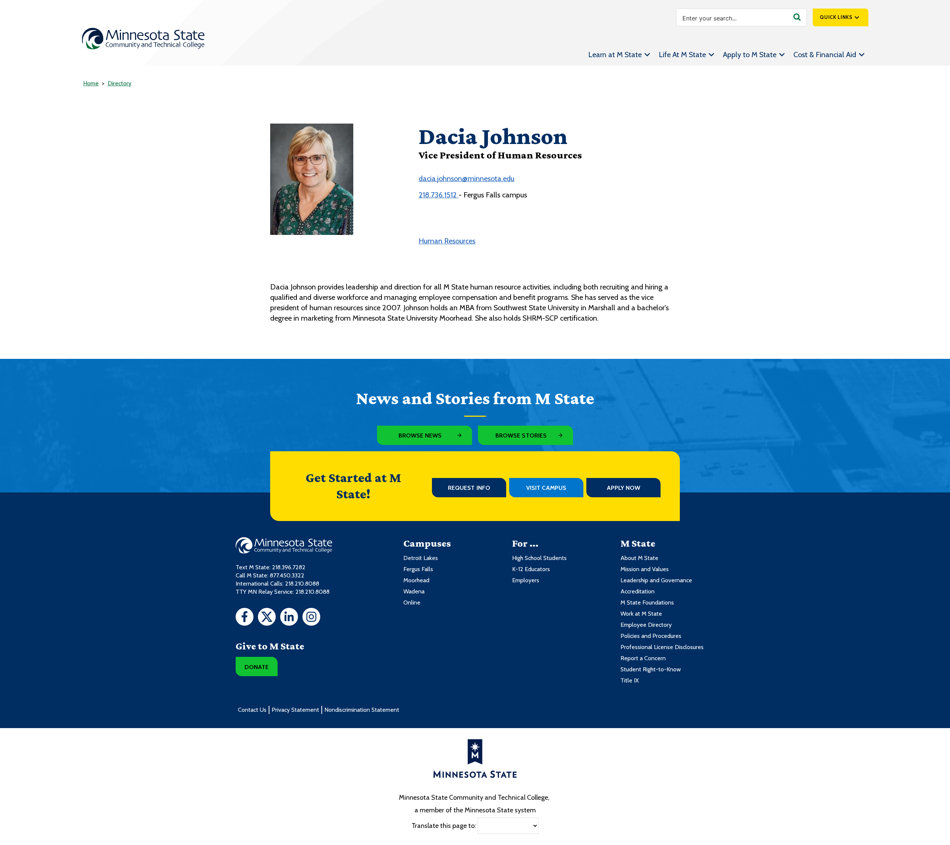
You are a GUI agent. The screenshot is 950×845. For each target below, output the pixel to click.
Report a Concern (643, 658)
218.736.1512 (439, 194)
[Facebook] (244, 618)
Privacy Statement (295, 709)
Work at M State (641, 613)
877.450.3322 (287, 575)
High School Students (539, 557)
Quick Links (836, 17)
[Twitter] (267, 618)
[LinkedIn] (289, 618)
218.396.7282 (288, 567)
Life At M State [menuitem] (682, 54)
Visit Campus (546, 487)
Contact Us (252, 709)
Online (411, 602)
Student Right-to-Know (650, 669)
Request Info (469, 487)
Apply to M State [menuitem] (749, 54)
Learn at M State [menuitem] (615, 54)
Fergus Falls (418, 569)
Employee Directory (646, 624)
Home (91, 83)
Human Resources (447, 240)
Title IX (629, 680)
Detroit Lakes (420, 557)
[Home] (143, 38)
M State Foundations (647, 602)
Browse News (420, 435)
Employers (525, 580)
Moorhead (416, 580)
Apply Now (624, 487)
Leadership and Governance (656, 580)
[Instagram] (311, 618)
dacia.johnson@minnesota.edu (466, 178)
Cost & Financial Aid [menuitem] (824, 54)
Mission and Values (644, 569)
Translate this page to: (444, 825)
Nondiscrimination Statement (361, 709)
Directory (119, 83)
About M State (639, 557)
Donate (257, 667)
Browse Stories (521, 435)
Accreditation (637, 591)
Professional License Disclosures (662, 647)
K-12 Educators (531, 569)
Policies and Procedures (650, 635)
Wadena (414, 591)
